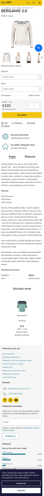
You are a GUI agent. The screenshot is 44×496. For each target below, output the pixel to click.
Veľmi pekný (7, 452)
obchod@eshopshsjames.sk (19, 388)
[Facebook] (4, 400)
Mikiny (31, 275)
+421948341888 (15, 394)
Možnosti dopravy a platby (12, 364)
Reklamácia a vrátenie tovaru (14, 370)
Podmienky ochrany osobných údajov (17, 360)
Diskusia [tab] (30, 156)
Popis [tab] (12, 156)
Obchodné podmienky (11, 357)
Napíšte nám (7, 367)
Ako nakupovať (8, 354)
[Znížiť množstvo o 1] (28, 105)
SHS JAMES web (9, 377)
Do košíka (22, 115)
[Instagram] (10, 400)
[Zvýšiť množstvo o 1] (40, 105)
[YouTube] (16, 400)
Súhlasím (21, 490)
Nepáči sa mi (7, 464)
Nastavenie (21, 483)
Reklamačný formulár (11, 374)
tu (27, 477)
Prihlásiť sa (10, 436)
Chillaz (10, 16)
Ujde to (5, 458)
